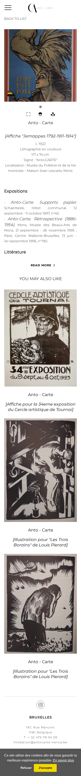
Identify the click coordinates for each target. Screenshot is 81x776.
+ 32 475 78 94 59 (42, 737)
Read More (41, 265)
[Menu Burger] (8, 7)
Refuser (26, 767)
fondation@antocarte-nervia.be (40, 742)
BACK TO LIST (15, 19)
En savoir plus (63, 760)
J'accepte (45, 767)
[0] (40, 68)
